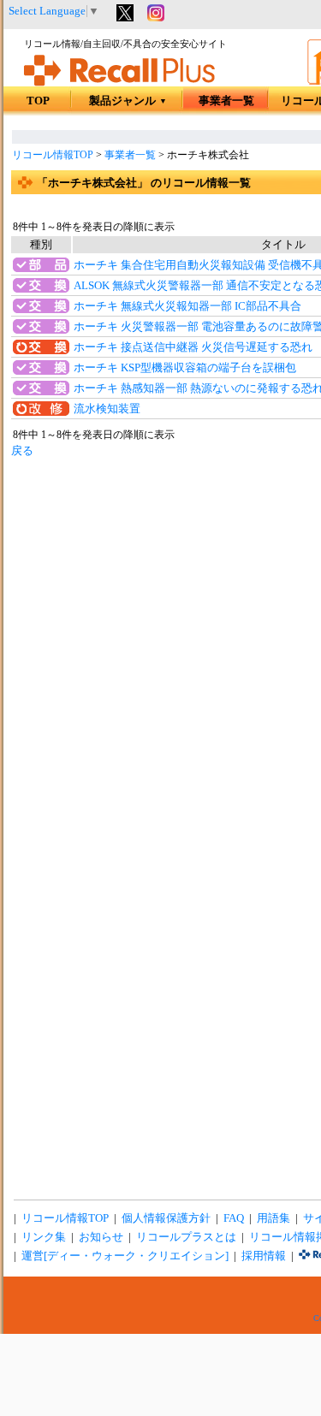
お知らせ (101, 1237)
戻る (22, 451)
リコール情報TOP (52, 155)
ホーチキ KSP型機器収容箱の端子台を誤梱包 (185, 368)
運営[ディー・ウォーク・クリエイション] (125, 1256)
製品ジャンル (128, 101)
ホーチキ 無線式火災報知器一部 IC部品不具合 (187, 306)
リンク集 (43, 1237)
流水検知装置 (107, 409)
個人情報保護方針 (166, 1218)
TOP (38, 101)
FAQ (233, 1218)
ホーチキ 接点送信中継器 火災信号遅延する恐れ (193, 347)
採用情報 (263, 1256)
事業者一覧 (226, 101)
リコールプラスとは (186, 1237)
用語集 (273, 1218)
